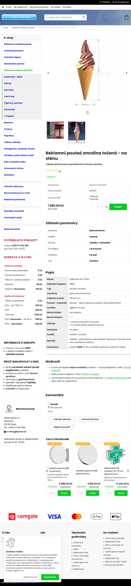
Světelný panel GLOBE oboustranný (58, 470)
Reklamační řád (81, 552)
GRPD (76, 549)
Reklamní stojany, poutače (23, 27)
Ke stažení (56, 7)
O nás (8, 7)
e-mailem (109, 377)
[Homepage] (3, 7)
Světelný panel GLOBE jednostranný (86, 472)
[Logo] (19, 17)
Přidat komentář (62, 427)
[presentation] (48, 72)
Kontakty (67, 7)
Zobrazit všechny (90, 419)
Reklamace (79, 569)
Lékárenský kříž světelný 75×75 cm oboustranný (113, 471)
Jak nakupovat (20, 7)
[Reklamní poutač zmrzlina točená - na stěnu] (87, 72)
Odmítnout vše (30, 577)
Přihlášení (106, 2)
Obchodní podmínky (39, 7)
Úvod (6, 27)
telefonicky (120, 377)
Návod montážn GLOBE (116, 561)
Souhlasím (50, 577)
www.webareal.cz (30, 582)
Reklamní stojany (90, 374)
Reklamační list (112, 558)
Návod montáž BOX (114, 565)
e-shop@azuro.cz (16, 431)
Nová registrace (122, 2)
